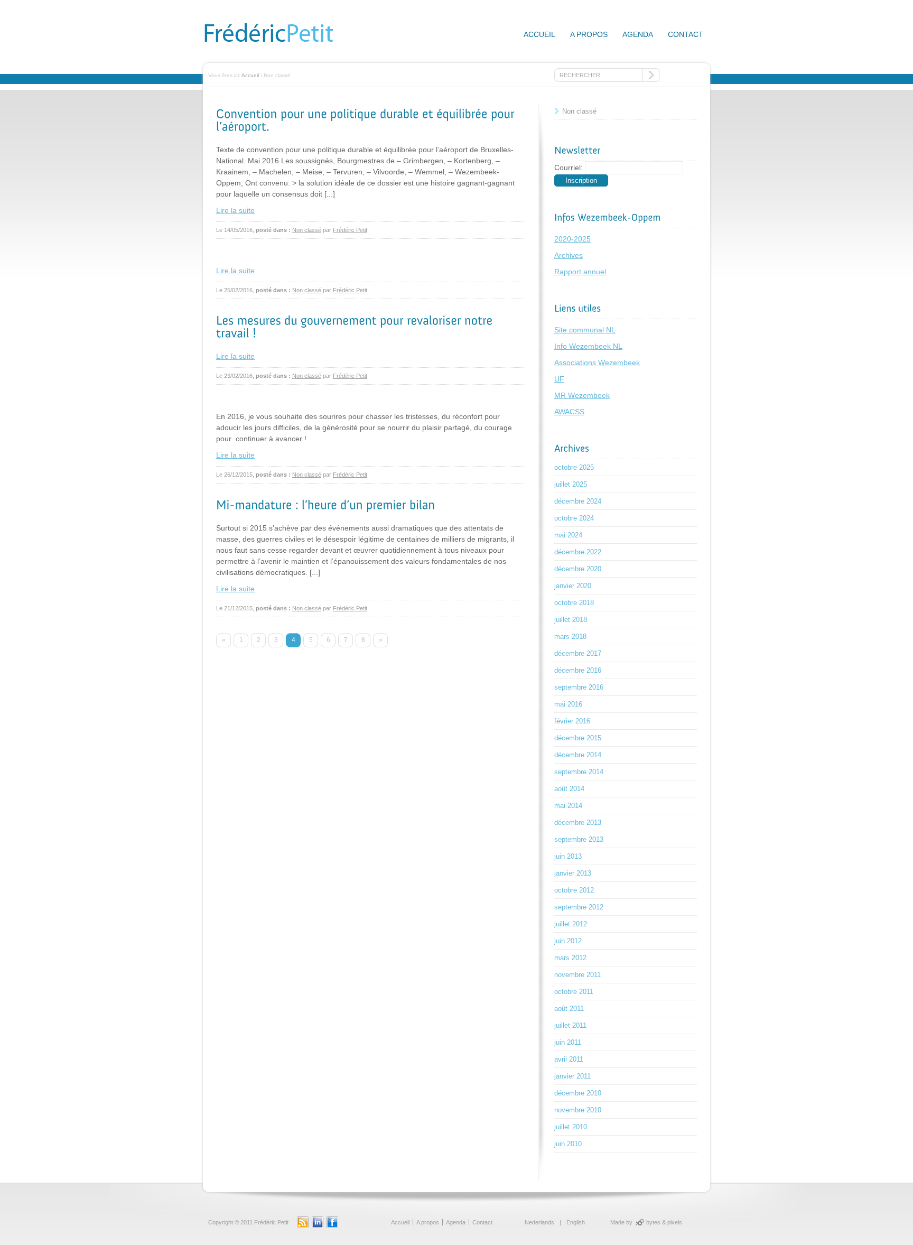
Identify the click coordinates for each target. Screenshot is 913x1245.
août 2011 (569, 1008)
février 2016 (572, 721)
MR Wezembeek (582, 395)
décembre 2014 (577, 755)
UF (559, 379)
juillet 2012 (570, 924)
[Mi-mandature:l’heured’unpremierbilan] (325, 504)
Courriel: (568, 167)
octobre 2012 (574, 890)
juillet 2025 (570, 484)
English (575, 1222)
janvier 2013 (572, 873)
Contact (685, 34)
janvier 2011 (572, 1076)
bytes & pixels (664, 1222)
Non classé (306, 230)
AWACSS (569, 411)
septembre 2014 (578, 772)
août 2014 (569, 789)
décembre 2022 (577, 552)
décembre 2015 (577, 738)
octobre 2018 (574, 603)
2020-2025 (572, 239)
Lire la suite (235, 210)
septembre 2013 (578, 839)
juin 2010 (568, 1144)
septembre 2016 (578, 687)
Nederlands (539, 1222)
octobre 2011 (573, 992)
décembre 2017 (577, 653)
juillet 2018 (570, 620)
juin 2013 (568, 856)
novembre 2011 (577, 975)
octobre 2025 (574, 467)
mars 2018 (570, 636)
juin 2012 (568, 941)
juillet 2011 (570, 1025)
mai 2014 (568, 806)
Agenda (637, 34)
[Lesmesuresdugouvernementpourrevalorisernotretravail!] (356, 326)
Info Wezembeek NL (588, 346)
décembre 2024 (577, 501)
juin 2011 (567, 1042)
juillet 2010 (570, 1127)
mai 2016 (568, 704)
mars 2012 (570, 958)
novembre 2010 (577, 1110)
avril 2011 (568, 1059)
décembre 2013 (577, 822)
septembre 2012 (578, 907)
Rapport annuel (580, 271)
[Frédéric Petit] (282, 44)
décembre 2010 (577, 1093)
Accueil (539, 34)
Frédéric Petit (350, 230)
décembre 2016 (577, 670)
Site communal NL (585, 330)
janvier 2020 (572, 586)
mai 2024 (568, 535)
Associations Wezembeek (597, 362)
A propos (589, 34)
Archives (568, 255)
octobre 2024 (574, 518)
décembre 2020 (577, 569)
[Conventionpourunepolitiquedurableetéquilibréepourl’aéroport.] (367, 119)
